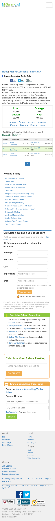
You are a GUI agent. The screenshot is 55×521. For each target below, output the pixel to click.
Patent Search (8, 445)
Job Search (7, 465)
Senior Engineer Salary (13, 218)
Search (11, 416)
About (4, 511)
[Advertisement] (27, 38)
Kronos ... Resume (19, 125)
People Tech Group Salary (15, 187)
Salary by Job (8, 485)
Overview (6, 439)
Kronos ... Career (17, 122)
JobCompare (11, 412)
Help (24, 511)
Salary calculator (15, 325)
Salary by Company (10, 478)
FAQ (29, 450)
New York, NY (35, 143)
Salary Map (13, 331)
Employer (8, 252)
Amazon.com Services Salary (16, 184)
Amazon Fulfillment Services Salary (18, 196)
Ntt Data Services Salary (14, 199)
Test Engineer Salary (13, 224)
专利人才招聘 (27, 514)
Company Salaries (16, 342)
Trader (5, 144)
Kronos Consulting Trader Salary (25, 71)
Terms (30, 436)
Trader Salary (10, 181)
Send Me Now (25, 292)
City (6, 266)
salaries (12, 322)
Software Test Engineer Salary (16, 221)
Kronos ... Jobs (37, 125)
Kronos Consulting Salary (14, 178)
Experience (9, 273)
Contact (31, 455)
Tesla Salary (10, 190)
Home (5, 71)
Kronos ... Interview (37, 122)
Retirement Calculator (11, 514)
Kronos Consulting (13, 144)
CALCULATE (14, 373)
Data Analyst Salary (12, 212)
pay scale (27, 328)
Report (30, 452)
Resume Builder (9, 468)
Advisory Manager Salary (14, 215)
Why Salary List (34, 458)
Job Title (8, 259)
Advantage (6, 442)
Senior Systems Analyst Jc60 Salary (18, 205)
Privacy (31, 439)
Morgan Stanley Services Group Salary (19, 193)
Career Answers (9, 471)
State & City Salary (16, 337)
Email (6, 280)
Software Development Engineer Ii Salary (20, 209)
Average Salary (34, 511)
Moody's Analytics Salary (14, 202)
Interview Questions (10, 474)
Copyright (32, 442)
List (3, 436)
